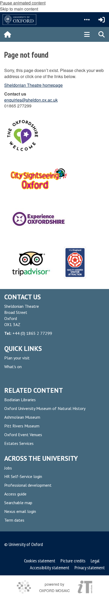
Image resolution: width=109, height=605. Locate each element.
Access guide (15, 493)
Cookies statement (40, 561)
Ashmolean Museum (22, 417)
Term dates (14, 520)
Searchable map (18, 502)
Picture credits (73, 561)
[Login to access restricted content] (101, 19)
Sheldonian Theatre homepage (33, 85)
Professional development (28, 485)
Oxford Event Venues (23, 434)
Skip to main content (19, 9)
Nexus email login (20, 511)
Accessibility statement (49, 568)
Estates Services (19, 443)
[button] (86, 19)
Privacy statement (90, 568)
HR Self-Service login (23, 476)
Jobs (8, 468)
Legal (95, 561)
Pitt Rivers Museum (21, 425)
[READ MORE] (30, 262)
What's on (13, 366)
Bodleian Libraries (20, 399)
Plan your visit (17, 357)
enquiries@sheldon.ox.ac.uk (31, 100)
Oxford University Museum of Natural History (44, 408)
